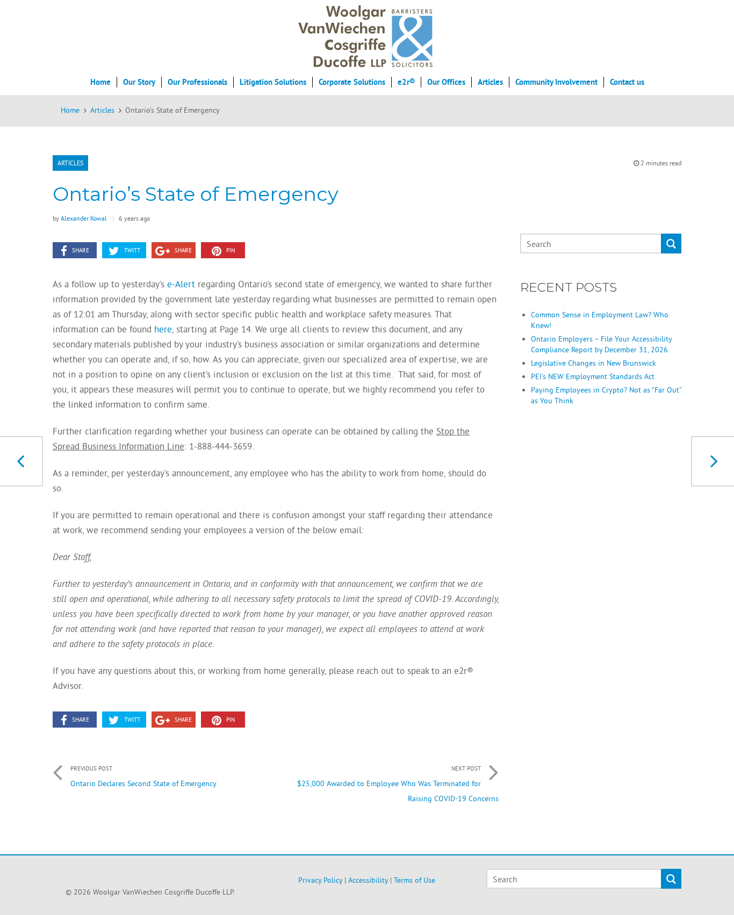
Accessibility (368, 880)
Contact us (627, 82)
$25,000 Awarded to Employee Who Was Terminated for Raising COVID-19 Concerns (398, 784)
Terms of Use (414, 880)
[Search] (671, 244)
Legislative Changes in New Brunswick (593, 363)
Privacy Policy (320, 880)
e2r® (406, 82)
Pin (230, 250)
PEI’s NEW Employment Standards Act (592, 376)
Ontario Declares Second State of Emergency (143, 776)
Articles (490, 82)
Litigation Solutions (273, 82)
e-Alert (181, 283)
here (163, 329)
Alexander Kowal (84, 218)
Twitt (132, 250)
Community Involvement (556, 82)
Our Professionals (197, 82)
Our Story (139, 82)
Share (80, 250)
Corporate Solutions (352, 82)
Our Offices (446, 82)
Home (100, 82)
